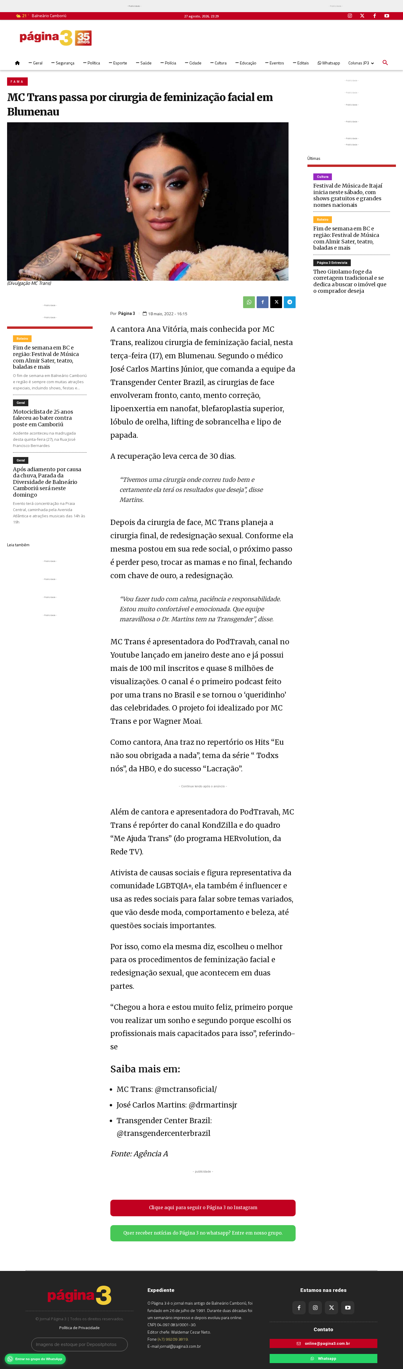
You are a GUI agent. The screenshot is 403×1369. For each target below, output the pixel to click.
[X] (276, 302)
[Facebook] (374, 16)
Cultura (322, 177)
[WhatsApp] (249, 302)
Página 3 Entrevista (332, 263)
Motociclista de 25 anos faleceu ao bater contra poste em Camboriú (43, 418)
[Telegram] (290, 302)
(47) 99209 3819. (173, 1339)
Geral (21, 403)
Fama (17, 81)
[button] (385, 63)
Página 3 (126, 313)
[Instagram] (350, 16)
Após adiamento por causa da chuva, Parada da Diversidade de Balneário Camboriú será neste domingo (47, 482)
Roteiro (22, 339)
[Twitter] (362, 16)
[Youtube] (387, 16)
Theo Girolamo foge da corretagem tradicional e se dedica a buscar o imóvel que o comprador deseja (349, 281)
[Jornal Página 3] (56, 38)
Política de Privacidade (79, 1327)
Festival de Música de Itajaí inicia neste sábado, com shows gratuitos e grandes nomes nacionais (347, 195)
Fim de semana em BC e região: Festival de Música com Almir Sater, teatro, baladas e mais (46, 357)
